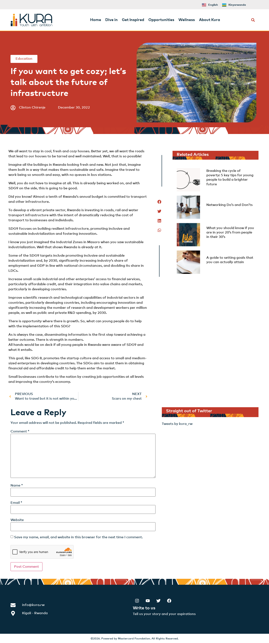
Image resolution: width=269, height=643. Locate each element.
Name (17, 485)
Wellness (186, 20)
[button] (253, 20)
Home (95, 20)
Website (17, 520)
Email (16, 502)
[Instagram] (137, 601)
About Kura (209, 20)
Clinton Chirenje (32, 107)
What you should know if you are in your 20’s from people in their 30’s (230, 232)
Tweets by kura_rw (177, 424)
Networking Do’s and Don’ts (229, 205)
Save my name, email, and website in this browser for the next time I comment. (78, 537)
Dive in (111, 20)
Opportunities (161, 20)
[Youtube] (148, 601)
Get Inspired (133, 20)
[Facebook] (169, 601)
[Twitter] (158, 601)
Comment (20, 431)
